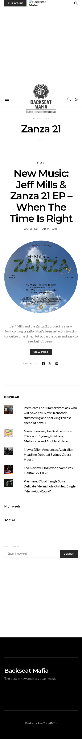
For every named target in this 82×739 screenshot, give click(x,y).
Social (10, 520)
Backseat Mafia (26, 671)
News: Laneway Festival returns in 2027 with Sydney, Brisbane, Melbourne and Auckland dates (48, 436)
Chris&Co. (49, 723)
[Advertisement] (41, 49)
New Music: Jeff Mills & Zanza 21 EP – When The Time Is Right (41, 195)
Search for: (11, 546)
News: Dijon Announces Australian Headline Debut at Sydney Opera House (48, 454)
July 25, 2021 (31, 229)
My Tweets (12, 506)
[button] (76, 99)
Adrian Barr (50, 229)
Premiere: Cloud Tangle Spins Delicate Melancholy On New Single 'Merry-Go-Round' (49, 486)
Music (41, 162)
